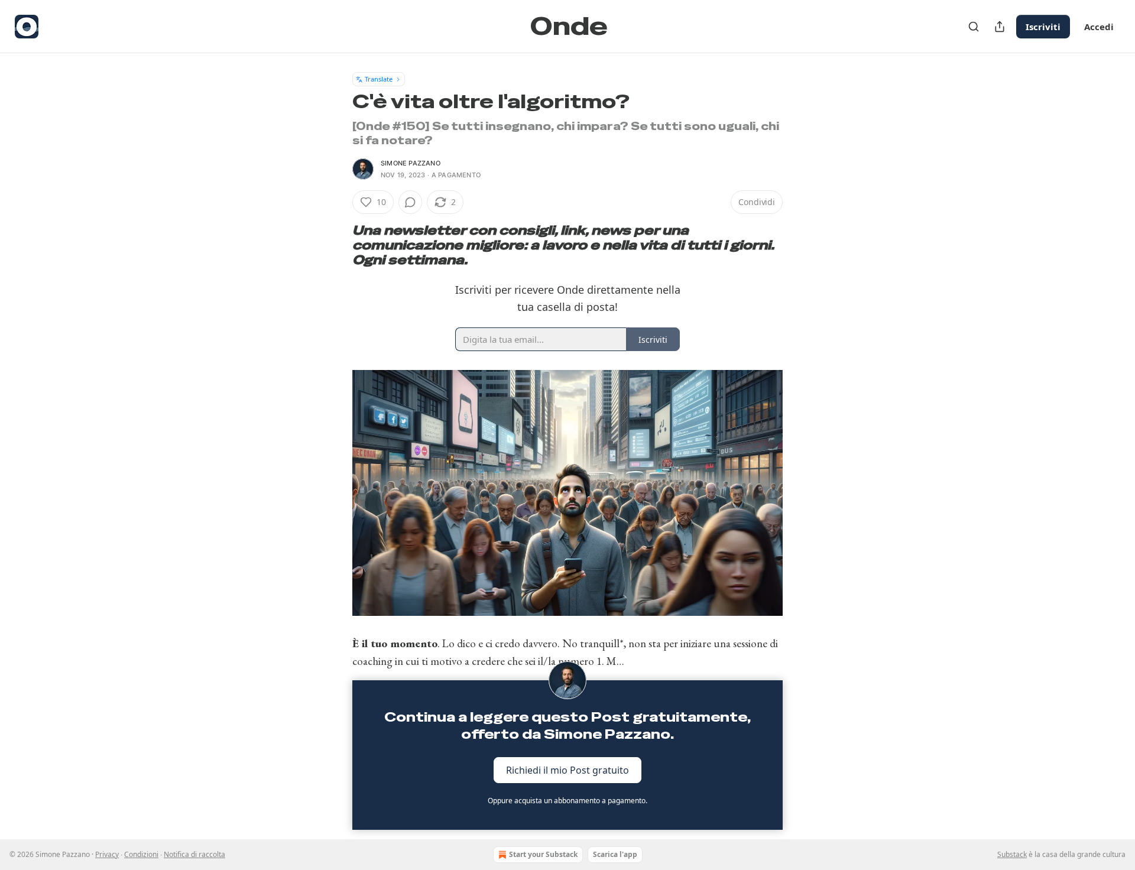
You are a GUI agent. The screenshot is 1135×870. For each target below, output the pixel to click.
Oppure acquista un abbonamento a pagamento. (567, 801)
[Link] (335, 245)
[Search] (973, 26)
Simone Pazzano (410, 163)
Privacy (107, 854)
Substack (1012, 854)
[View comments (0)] (410, 202)
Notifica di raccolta (194, 854)
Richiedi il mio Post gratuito (567, 769)
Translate (379, 78)
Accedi (1099, 27)
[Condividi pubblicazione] (999, 26)
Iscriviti (1043, 27)
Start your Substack (543, 854)
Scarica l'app (615, 854)
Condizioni (141, 854)
